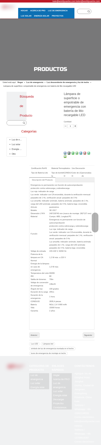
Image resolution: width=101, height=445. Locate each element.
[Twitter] (15, 372)
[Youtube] (21, 372)
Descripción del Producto (42, 180)
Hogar (56, 375)
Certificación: (36, 168)
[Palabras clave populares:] (88, 11)
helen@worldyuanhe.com (88, 1)
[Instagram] (15, 376)
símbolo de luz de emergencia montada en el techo (52, 348)
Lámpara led (48, 344)
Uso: (73, 168)
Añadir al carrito (78, 145)
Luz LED (34, 344)
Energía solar (18, 149)
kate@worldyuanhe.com (64, 1)
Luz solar (16, 144)
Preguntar (78, 138)
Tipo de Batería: (37, 173)
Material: (55, 168)
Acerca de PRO (61, 379)
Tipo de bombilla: (57, 174)
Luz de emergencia (18, 140)
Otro (14, 154)
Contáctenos (59, 407)
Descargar (58, 399)
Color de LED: (77, 174)
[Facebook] (10, 372)
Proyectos (58, 403)
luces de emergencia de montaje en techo (48, 353)
